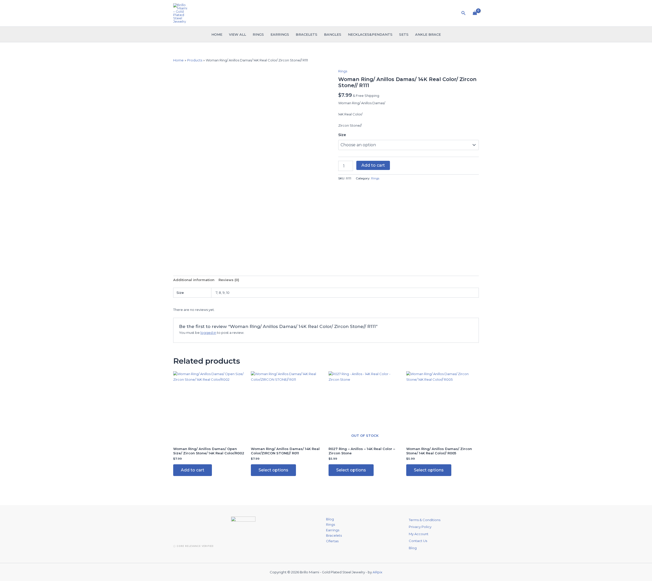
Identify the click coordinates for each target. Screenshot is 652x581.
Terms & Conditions (424, 520)
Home (216, 34)
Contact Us (418, 541)
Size (342, 135)
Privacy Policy (420, 527)
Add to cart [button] (192, 470)
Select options (273, 470)
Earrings (279, 34)
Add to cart (373, 165)
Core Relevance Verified (195, 546)
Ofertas (332, 541)
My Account (418, 534)
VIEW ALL (237, 34)
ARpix (377, 572)
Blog (330, 519)
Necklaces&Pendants (370, 34)
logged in (208, 333)
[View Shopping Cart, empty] (475, 13)
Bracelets (306, 34)
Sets (404, 34)
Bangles (332, 34)
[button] (463, 13)
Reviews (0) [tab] (229, 280)
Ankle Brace (428, 34)
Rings (258, 34)
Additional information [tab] (193, 280)
